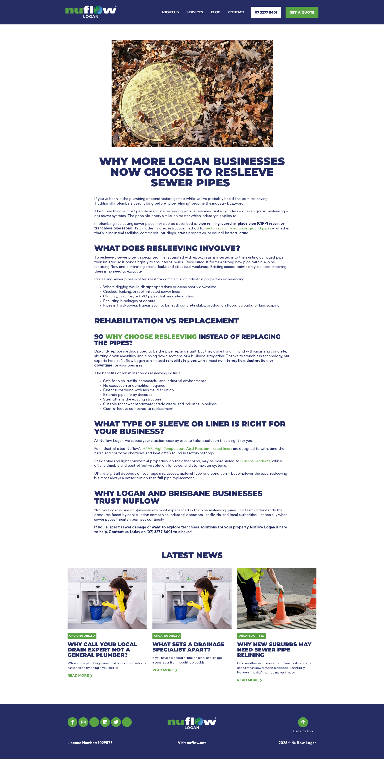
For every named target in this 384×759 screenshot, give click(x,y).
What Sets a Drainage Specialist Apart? (188, 647)
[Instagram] (83, 722)
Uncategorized (82, 636)
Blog (215, 12)
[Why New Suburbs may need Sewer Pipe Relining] (276, 598)
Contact (236, 12)
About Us (170, 12)
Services (194, 12)
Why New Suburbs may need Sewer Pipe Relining (274, 649)
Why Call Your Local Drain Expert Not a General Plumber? (102, 649)
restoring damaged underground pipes (238, 228)
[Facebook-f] (72, 722)
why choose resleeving (151, 336)
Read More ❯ (80, 675)
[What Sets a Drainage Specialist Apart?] (192, 598)
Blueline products (255, 461)
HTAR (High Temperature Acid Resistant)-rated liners (187, 449)
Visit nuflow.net (192, 743)
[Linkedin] (105, 722)
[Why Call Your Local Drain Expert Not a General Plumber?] (107, 598)
